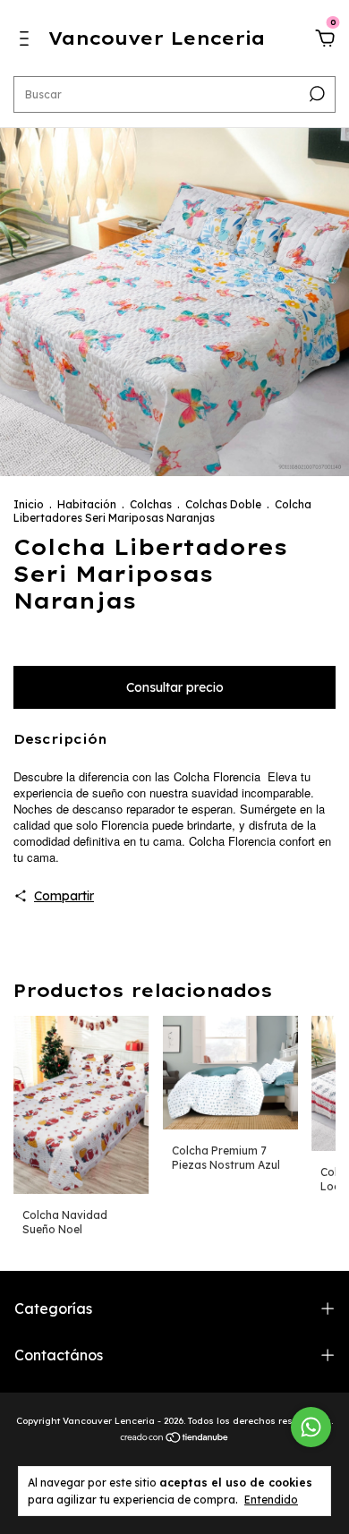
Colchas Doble (223, 504)
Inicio (28, 504)
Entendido (271, 1499)
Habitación (86, 504)
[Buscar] (315, 94)
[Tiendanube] (175, 1439)
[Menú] (27, 41)
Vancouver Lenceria (156, 38)
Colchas (151, 504)
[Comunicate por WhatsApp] (311, 1427)
